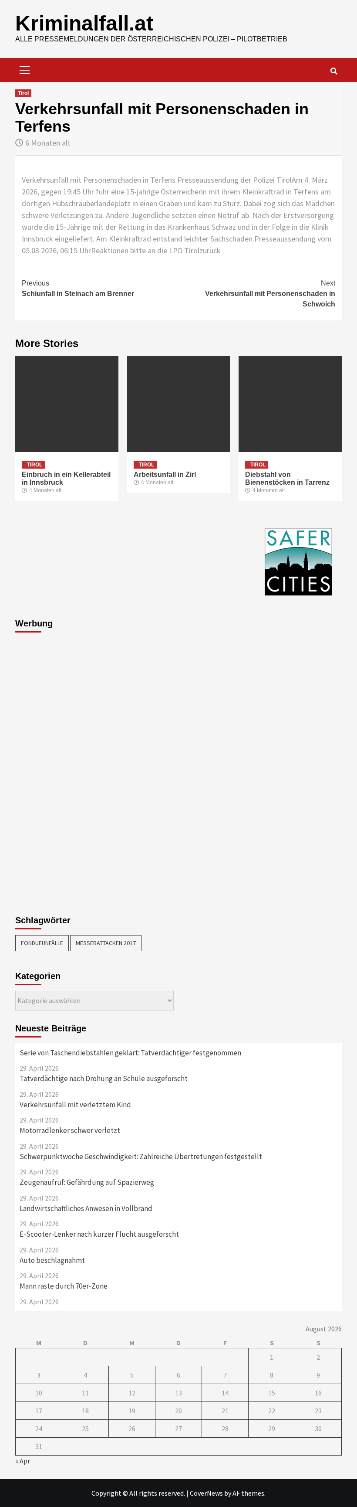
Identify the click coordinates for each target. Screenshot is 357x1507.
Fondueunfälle (42, 943)
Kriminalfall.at (84, 23)
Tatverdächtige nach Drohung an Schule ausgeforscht (104, 1078)
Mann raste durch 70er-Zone (64, 1286)
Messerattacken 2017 (106, 943)
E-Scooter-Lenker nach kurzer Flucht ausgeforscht (99, 1234)
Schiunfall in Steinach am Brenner (78, 288)
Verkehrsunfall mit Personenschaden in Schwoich (270, 293)
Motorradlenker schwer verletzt (70, 1130)
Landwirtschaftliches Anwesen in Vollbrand (86, 1208)
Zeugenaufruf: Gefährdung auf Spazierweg (87, 1182)
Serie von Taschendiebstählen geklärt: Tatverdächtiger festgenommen (130, 1053)
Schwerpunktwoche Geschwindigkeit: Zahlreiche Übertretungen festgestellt (141, 1156)
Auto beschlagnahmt (52, 1260)
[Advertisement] (50, 769)
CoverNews (206, 1493)
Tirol (23, 93)
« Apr (22, 1460)
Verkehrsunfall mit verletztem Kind (75, 1104)
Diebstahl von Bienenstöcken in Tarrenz (287, 478)
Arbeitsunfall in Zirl (165, 474)
